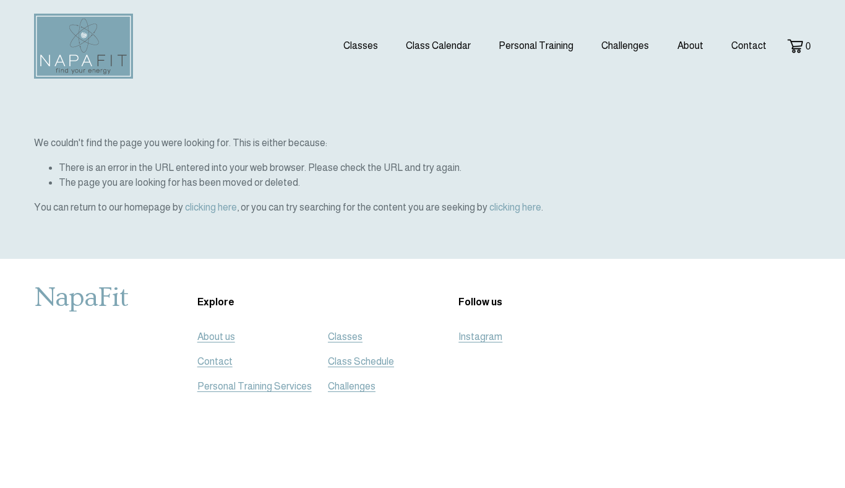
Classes (345, 336)
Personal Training (536, 45)
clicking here (211, 207)
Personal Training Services (254, 386)
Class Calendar (438, 45)
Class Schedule (361, 361)
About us (216, 336)
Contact (748, 45)
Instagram (480, 336)
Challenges (625, 45)
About (690, 45)
